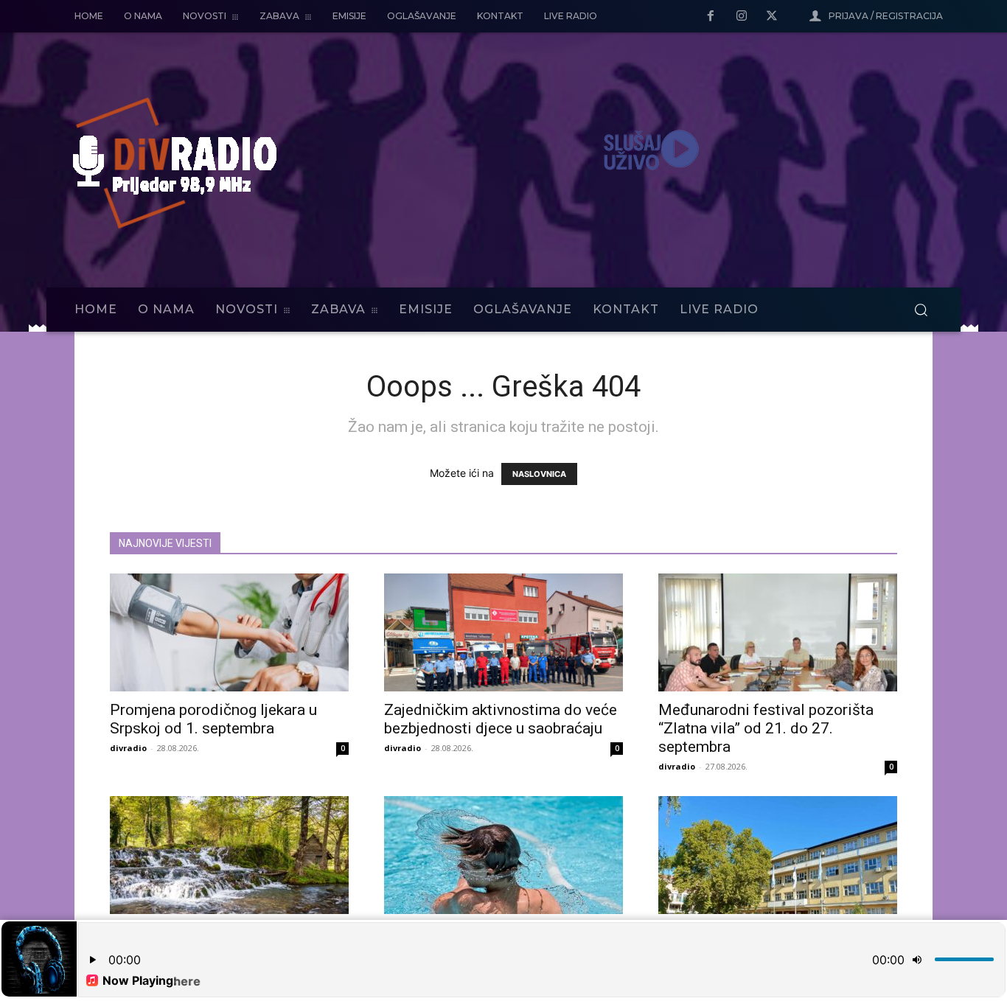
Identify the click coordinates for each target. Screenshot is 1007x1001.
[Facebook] (710, 16)
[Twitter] (771, 16)
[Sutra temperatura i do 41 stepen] (503, 855)
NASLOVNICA (539, 474)
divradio (128, 747)
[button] (921, 309)
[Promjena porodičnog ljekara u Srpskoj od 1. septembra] (229, 632)
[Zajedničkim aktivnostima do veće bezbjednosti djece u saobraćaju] (503, 632)
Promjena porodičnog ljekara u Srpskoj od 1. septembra (213, 719)
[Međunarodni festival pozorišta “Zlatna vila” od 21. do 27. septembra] (777, 632)
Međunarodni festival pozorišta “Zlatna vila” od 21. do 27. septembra (766, 728)
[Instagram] (741, 16)
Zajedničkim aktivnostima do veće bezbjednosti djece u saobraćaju (500, 719)
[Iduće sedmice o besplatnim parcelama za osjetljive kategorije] (777, 855)
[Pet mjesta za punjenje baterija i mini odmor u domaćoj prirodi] (229, 855)
